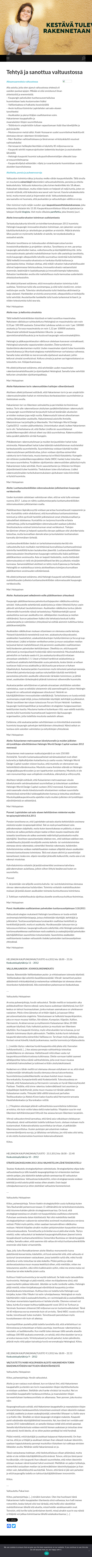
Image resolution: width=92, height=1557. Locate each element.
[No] (89, 1550)
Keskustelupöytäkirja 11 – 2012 (22, 962)
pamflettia (55, 211)
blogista (26, 211)
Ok (47, 1553)
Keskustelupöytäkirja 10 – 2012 (22, 1157)
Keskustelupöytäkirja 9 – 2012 (21, 1356)
